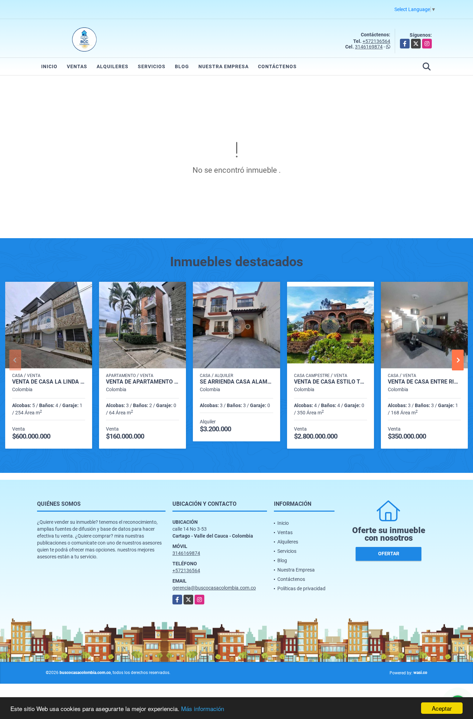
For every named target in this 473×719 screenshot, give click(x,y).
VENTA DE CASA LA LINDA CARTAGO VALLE (48, 382)
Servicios (152, 66)
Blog (182, 66)
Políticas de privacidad (301, 588)
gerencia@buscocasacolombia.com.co (214, 588)
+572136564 (376, 41)
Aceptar (442, 708)
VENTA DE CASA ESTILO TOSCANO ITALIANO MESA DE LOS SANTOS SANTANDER (330, 382)
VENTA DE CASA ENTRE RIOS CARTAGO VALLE (424, 382)
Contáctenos (277, 66)
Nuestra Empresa (223, 66)
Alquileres (112, 66)
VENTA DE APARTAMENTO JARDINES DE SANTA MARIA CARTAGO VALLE (142, 382)
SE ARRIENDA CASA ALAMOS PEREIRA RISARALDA (236, 382)
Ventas (77, 66)
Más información (202, 708)
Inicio (49, 66)
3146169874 (369, 47)
